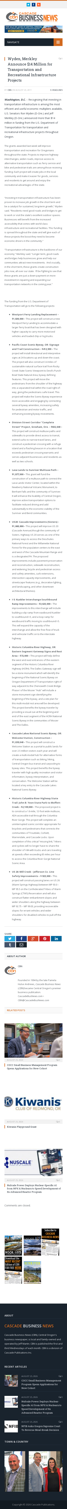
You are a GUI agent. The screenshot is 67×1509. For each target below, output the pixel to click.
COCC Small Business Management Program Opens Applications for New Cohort (32, 1066)
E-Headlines (56, 90)
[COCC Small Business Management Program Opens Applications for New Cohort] (33, 1042)
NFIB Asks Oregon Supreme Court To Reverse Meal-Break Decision (40, 1428)
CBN (9, 90)
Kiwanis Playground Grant (21, 1126)
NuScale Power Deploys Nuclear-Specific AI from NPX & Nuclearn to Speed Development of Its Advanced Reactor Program (34, 1188)
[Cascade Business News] (33, 15)
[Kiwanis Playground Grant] (33, 1104)
